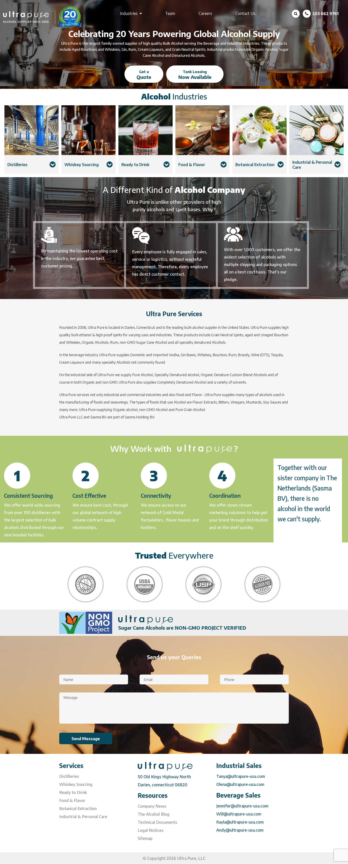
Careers (205, 13)
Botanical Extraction (78, 808)
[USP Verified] (203, 584)
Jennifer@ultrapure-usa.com (242, 805)
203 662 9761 (325, 13)
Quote (144, 74)
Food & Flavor (72, 800)
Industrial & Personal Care (83, 816)
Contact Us (245, 13)
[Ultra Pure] (42, 16)
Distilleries (69, 776)
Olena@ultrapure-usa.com (240, 784)
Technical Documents (157, 822)
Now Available (194, 74)
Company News (152, 805)
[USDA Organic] (144, 584)
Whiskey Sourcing (75, 784)
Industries (129, 13)
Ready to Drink (73, 792)
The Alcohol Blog (154, 813)
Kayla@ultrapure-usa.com (240, 821)
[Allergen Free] (262, 584)
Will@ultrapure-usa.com (238, 813)
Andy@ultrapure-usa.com (239, 829)
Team (170, 13)
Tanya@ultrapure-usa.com (240, 776)
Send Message (85, 738)
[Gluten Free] (85, 584)
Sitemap (145, 838)
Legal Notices (151, 830)
